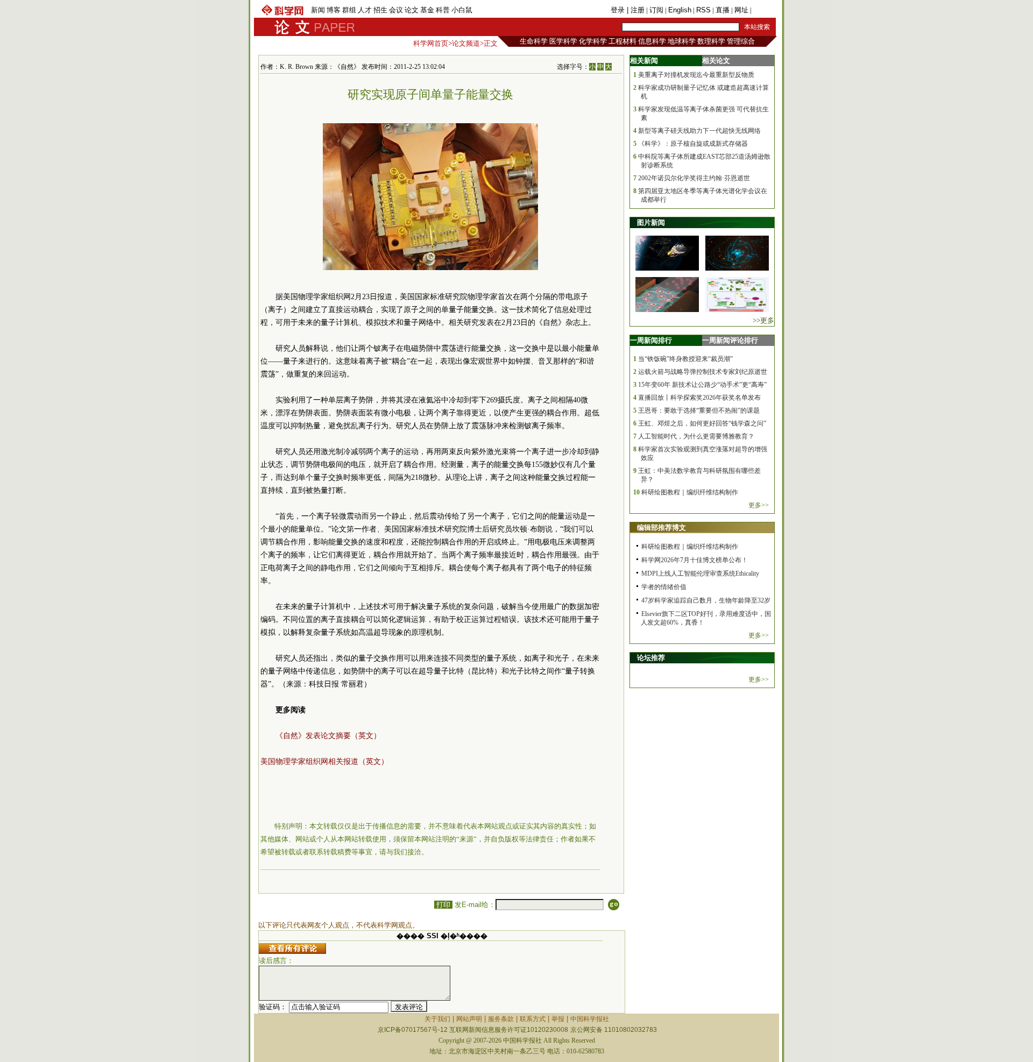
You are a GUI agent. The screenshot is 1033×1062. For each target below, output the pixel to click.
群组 (349, 10)
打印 (443, 905)
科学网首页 (430, 43)
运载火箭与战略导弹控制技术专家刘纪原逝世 (702, 372)
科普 (443, 10)
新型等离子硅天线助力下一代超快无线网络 (699, 130)
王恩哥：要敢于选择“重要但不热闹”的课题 (699, 410)
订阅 (656, 10)
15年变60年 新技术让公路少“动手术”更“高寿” (702, 384)
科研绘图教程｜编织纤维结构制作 (689, 492)
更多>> (758, 505)
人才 (365, 10)
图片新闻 (651, 222)
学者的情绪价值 (664, 587)
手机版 (763, 10)
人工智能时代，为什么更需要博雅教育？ (696, 436)
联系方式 (533, 1019)
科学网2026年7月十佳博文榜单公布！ (694, 560)
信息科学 (652, 41)
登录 (619, 10)
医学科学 (563, 41)
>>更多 (763, 320)
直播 (723, 10)
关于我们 (437, 1019)
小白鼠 (461, 10)
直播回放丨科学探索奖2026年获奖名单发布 (699, 397)
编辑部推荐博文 (661, 527)
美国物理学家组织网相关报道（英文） (324, 761)
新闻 (318, 10)
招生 (380, 10)
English (679, 10)
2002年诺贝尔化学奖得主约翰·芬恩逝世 (694, 178)
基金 (427, 10)
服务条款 (501, 1019)
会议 (396, 10)
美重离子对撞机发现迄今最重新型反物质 (696, 75)
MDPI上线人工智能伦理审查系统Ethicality (700, 573)
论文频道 (466, 43)
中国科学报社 (589, 1019)
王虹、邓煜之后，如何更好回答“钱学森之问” (702, 423)
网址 (741, 10)
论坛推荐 (651, 658)
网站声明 (469, 1019)
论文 (412, 10)
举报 (557, 1019)
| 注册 (636, 10)
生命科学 (534, 41)
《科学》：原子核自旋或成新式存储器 (693, 143)
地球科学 (682, 41)
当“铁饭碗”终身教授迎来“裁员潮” (685, 359)
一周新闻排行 (651, 340)
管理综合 (741, 41)
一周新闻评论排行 (730, 340)
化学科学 (593, 41)
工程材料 (622, 41)
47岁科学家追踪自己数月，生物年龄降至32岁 (705, 600)
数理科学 (711, 41)
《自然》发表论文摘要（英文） (328, 736)
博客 (334, 10)
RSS (703, 10)
